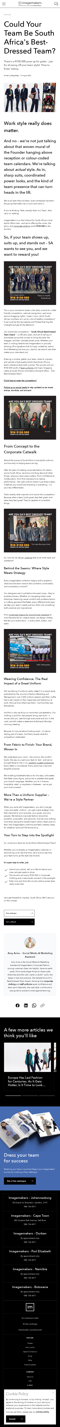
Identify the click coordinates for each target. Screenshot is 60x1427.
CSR (30, 1381)
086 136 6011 (30, 1206)
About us (30, 1377)
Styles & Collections (30, 1352)
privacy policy (42, 1412)
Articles (7, 15)
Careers (30, 1343)
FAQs (30, 1360)
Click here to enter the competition (20, 380)
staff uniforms (26, 984)
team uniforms (27, 368)
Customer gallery (30, 1365)
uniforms (28, 557)
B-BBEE (30, 1385)
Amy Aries (15, 76)
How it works (30, 1347)
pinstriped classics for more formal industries (29, 615)
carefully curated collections (41, 763)
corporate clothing (22, 226)
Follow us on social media (15, 387)
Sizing (30, 1356)
